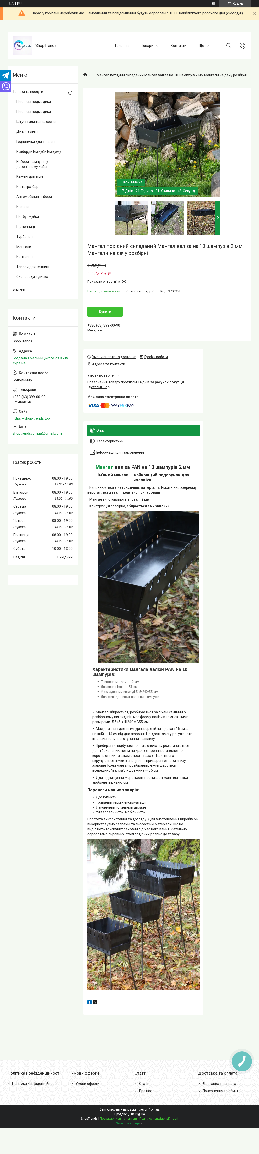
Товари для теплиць (33, 267)
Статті (144, 1084)
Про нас (145, 1091)
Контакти (178, 45)
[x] (95, 1003)
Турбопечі (24, 237)
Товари (147, 45)
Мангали (23, 247)
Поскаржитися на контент (118, 1118)
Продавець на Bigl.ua (129, 1114)
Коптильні (24, 257)
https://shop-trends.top (31, 418)
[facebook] (89, 1003)
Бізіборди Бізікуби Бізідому (38, 152)
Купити (105, 312)
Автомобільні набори (34, 197)
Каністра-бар (27, 187)
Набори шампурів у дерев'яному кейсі (32, 164)
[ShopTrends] (22, 45)
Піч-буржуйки (27, 217)
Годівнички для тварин (35, 142)
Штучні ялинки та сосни (36, 122)
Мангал (105, 467)
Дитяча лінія (27, 131)
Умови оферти (87, 1084)
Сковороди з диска (32, 277)
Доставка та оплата (219, 1084)
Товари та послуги (28, 92)
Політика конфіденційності (34, 1084)
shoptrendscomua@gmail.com (37, 433)
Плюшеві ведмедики (33, 102)
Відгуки (19, 289)
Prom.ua (154, 1109)
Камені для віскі (29, 176)
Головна (122, 45)
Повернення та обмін (220, 1091)
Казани (22, 207)
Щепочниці (25, 227)
